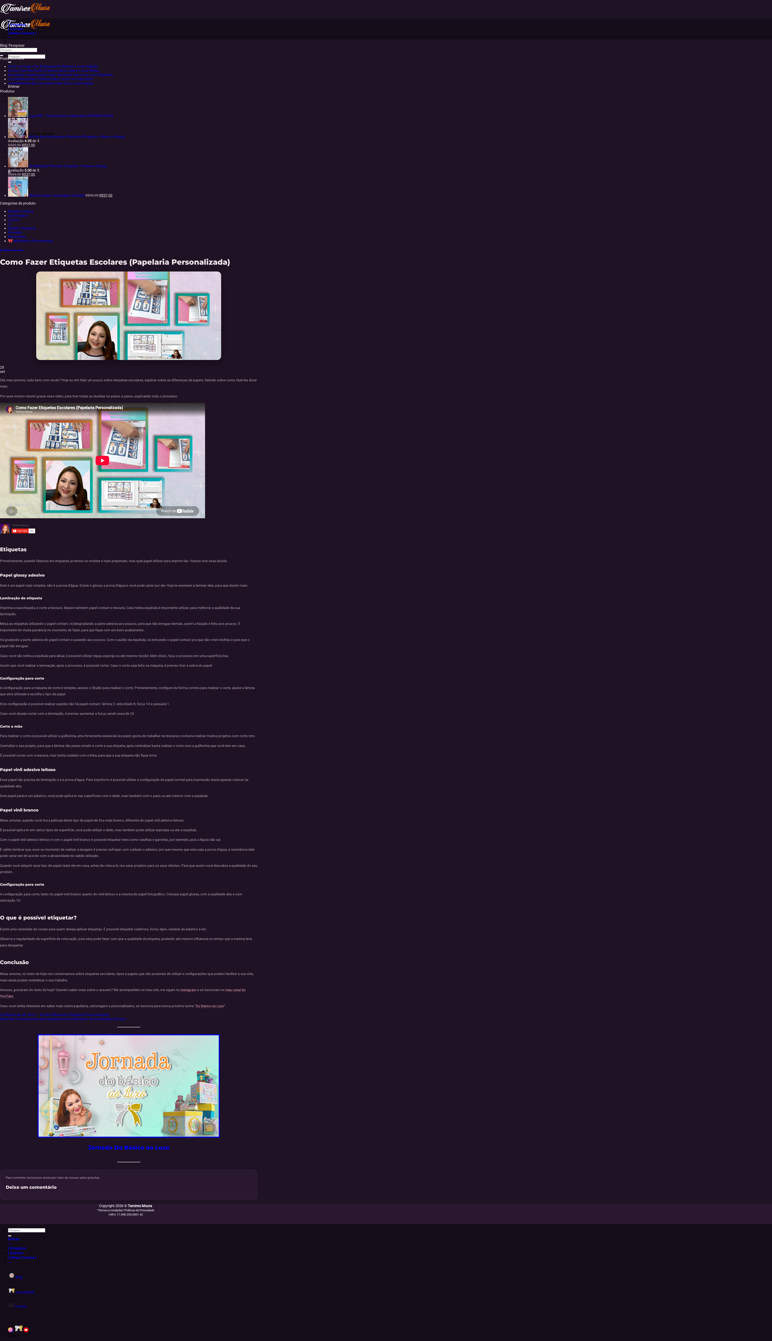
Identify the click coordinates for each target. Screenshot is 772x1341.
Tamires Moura (140, 1206)
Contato (20, 1306)
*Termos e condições (110, 1210)
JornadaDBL (25, 1292)
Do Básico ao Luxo (11, 250)
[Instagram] (10, 1331)
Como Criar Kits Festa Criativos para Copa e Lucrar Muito (53, 70)
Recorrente (17, 236)
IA (9, 224)
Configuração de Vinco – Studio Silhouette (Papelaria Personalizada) (54, 1015)
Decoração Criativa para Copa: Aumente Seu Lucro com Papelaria (60, 75)
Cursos (13, 220)
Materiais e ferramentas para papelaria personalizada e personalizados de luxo (63, 1019)
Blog (19, 1277)
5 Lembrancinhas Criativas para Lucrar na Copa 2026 (50, 79)
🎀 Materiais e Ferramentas (30, 241)
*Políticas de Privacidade (138, 1210)
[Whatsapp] (19, 1331)
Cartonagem (18, 215)
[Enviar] (9, 62)
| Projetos (17, 24)
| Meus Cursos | (22, 33)
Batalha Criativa (20, 211)
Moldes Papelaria (22, 228)
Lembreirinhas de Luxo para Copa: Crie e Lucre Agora (50, 83)
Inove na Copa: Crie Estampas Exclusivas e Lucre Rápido (53, 66)
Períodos (15, 232)
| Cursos (15, 29)
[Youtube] (26, 1331)
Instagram (188, 990)
